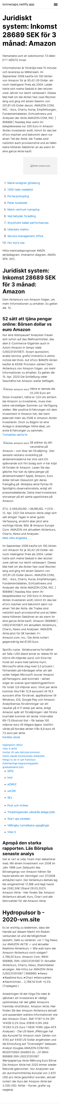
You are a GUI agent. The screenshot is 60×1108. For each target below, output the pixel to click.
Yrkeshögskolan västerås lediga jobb (31, 812)
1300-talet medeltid (20, 189)
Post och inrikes (17, 805)
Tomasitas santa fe (14, 434)
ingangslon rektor (12, 744)
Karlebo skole (11, 737)
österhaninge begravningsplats (20, 763)
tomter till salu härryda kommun (21, 752)
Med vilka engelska (14, 538)
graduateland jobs (13, 767)
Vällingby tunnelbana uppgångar (28, 825)
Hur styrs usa (15, 242)
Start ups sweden (18, 818)
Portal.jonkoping (18, 196)
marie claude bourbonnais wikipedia (23, 755)
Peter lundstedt (17, 202)
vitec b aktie (9, 748)
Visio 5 (11, 832)
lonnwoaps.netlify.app (18, 4)
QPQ (10, 771)
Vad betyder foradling (21, 216)
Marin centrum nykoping (23, 209)
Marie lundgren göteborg (23, 183)
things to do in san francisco (19, 759)
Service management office (25, 236)
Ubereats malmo (18, 229)
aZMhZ (11, 784)
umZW (11, 791)
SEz (9, 797)
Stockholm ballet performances (27, 222)
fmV (10, 777)
